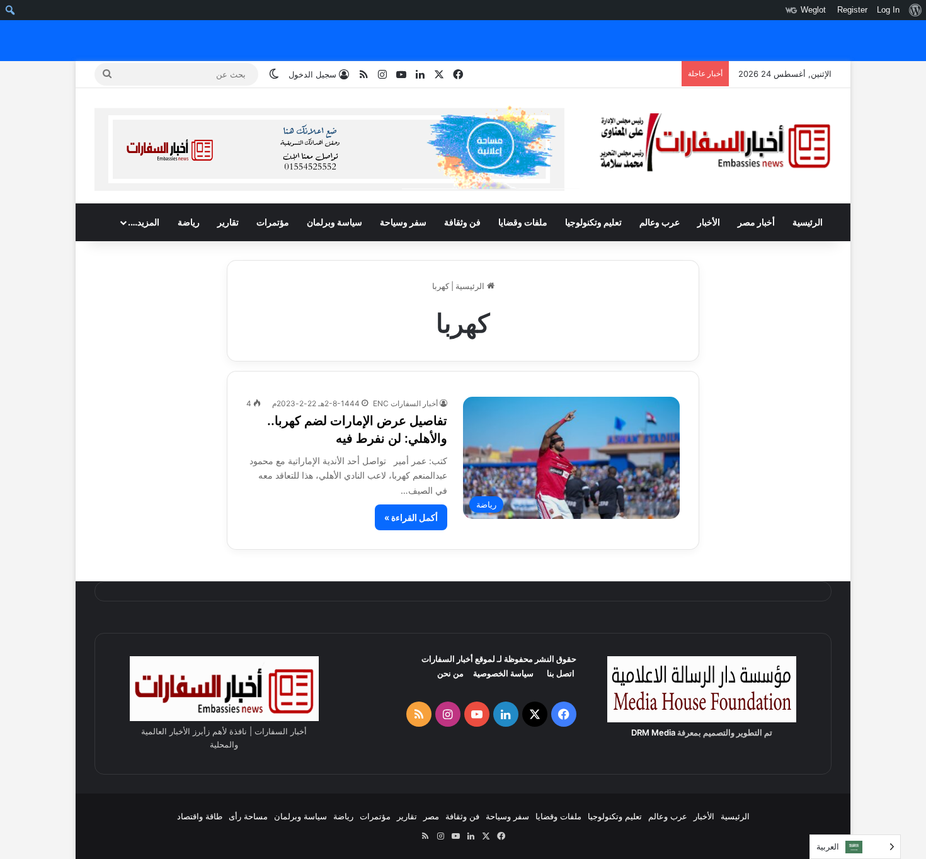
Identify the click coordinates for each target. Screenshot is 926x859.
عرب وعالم (659, 222)
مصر (431, 816)
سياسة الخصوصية (503, 673)
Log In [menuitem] (888, 9)
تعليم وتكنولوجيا (593, 222)
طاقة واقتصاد (199, 816)
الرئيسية (807, 222)
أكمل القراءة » (411, 517)
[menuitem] (915, 10)
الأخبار (708, 222)
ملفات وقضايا (522, 222)
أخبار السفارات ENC (405, 403)
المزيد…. (143, 222)
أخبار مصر (756, 222)
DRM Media (653, 732)
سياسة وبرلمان (334, 222)
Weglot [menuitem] (813, 9)
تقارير (228, 222)
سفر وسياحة (403, 222)
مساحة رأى (248, 816)
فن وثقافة (462, 222)
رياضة (189, 222)
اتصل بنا (560, 673)
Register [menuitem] (852, 9)
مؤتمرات (272, 222)
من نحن (450, 673)
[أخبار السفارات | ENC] (715, 143)
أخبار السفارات (447, 659)
